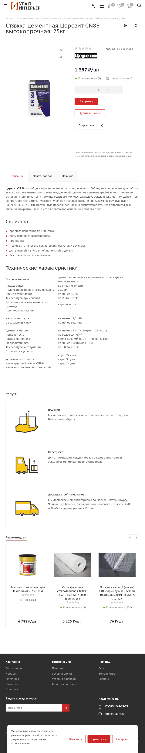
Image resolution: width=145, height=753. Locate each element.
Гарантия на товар (64, 684)
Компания (13, 661)
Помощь (57, 668)
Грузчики (54, 409)
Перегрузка (55, 452)
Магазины (12, 679)
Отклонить (75, 739)
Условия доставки (64, 679)
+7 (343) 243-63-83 (116, 706)
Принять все (99, 739)
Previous (130, 538)
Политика (12, 689)
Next (136, 538)
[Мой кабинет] (102, 6)
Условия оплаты (62, 673)
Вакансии (12, 684)
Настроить (122, 739)
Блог (101, 668)
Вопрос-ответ (107, 673)
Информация (61, 661)
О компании (14, 668)
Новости (11, 673)
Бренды (104, 679)
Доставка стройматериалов (66, 494)
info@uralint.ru (115, 713)
